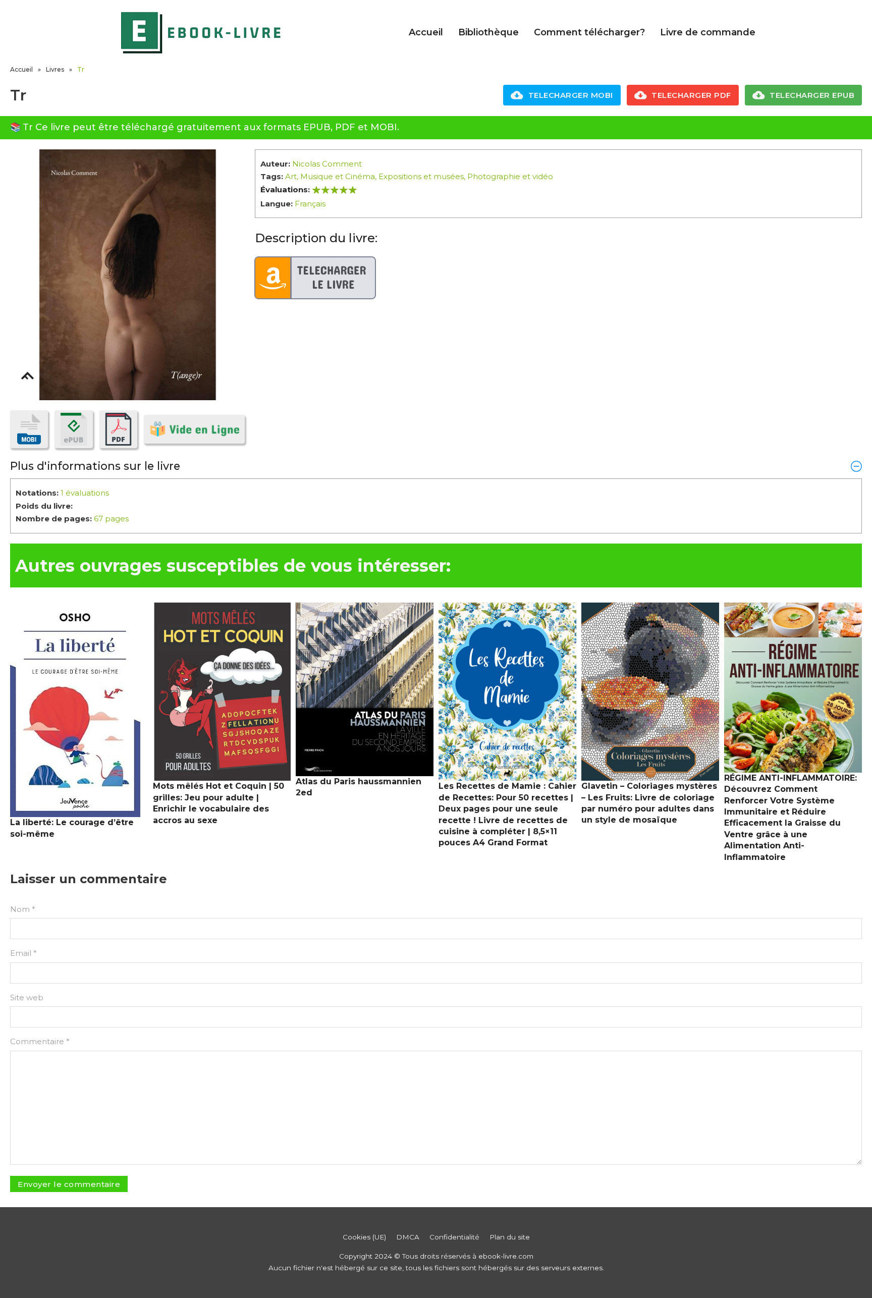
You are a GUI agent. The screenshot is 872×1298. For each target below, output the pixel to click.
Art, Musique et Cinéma (330, 176)
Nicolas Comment (327, 164)
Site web (26, 997)
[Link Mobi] (29, 429)
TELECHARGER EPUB (812, 95)
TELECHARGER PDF (691, 95)
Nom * (22, 909)
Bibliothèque (488, 32)
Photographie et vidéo (510, 176)
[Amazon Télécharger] (315, 278)
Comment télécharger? (589, 32)
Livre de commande (707, 32)
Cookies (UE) (364, 1237)
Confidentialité (454, 1237)
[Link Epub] (73, 429)
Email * (23, 953)
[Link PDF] (118, 429)
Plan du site (509, 1237)
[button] (436, 465)
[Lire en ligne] (194, 429)
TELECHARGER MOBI (570, 95)
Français (310, 203)
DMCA (407, 1237)
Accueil (426, 32)
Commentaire (40, 1041)
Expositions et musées (421, 176)
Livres (55, 69)
